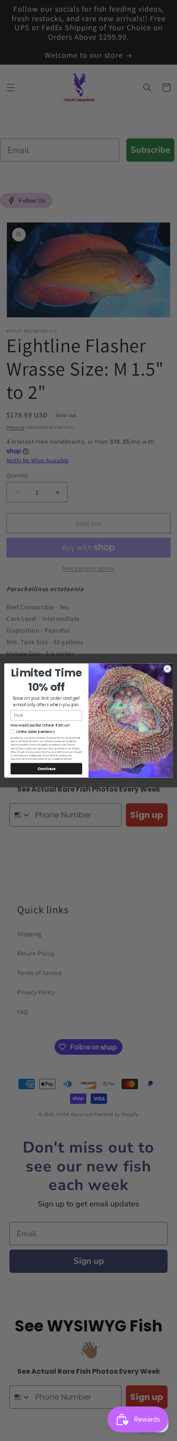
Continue (46, 768)
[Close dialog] (167, 668)
